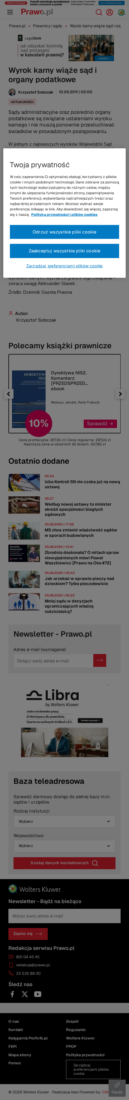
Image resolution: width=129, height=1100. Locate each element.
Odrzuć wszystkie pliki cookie (65, 231)
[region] (64, 213)
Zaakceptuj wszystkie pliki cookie (64, 251)
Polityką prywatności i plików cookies (64, 214)
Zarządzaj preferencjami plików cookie (64, 266)
